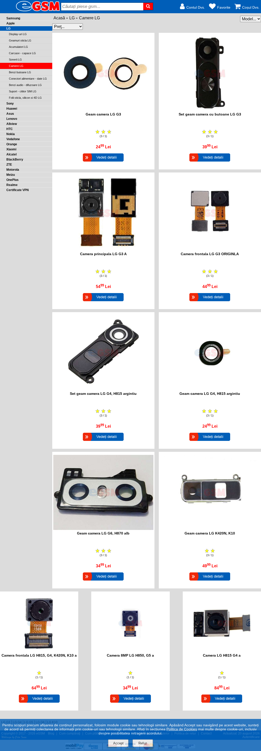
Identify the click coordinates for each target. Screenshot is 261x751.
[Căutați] (148, 6)
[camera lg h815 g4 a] (222, 650)
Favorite (223, 7)
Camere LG (89, 18)
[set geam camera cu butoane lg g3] (210, 109)
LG (72, 18)
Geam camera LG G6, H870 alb (103, 533)
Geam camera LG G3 (103, 114)
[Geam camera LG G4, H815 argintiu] (209, 441)
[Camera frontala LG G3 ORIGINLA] (209, 302)
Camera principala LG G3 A (103, 254)
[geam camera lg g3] (103, 109)
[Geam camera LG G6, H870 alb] (103, 581)
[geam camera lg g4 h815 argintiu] (210, 389)
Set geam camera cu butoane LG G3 (210, 114)
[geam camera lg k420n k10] (210, 528)
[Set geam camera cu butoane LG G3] (209, 162)
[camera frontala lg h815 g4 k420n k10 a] (39, 650)
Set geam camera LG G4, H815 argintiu (103, 394)
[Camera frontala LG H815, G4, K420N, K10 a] (39, 703)
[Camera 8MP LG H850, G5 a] (130, 703)
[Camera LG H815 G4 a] (221, 703)
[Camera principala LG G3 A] (103, 302)
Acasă (59, 18)
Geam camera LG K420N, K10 (210, 533)
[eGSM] (32, 11)
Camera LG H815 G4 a (222, 655)
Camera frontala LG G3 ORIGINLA (210, 254)
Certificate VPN (17, 190)
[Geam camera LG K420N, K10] (209, 581)
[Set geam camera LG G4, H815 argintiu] (103, 441)
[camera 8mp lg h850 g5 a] (130, 650)
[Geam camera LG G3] (103, 162)
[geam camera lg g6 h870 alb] (103, 528)
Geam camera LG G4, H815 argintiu (209, 394)
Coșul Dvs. (250, 7)
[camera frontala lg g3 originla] (210, 249)
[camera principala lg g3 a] (103, 249)
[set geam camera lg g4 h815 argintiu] (103, 389)
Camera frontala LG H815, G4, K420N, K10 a (39, 655)
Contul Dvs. (195, 7)
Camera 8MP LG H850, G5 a (130, 655)
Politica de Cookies (181, 729)
